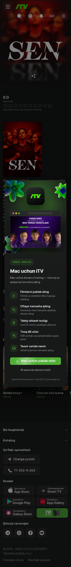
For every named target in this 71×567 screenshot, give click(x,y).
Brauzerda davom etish (35, 370)
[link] (35, 361)
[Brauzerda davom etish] (59, 187)
